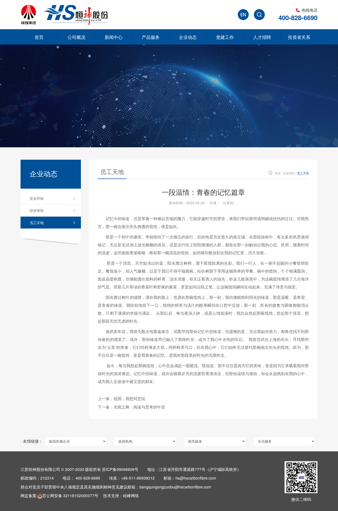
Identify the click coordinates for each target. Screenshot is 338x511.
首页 (39, 37)
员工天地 (37, 222)
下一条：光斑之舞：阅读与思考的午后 (131, 407)
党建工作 (225, 37)
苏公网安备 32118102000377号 (70, 495)
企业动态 (188, 37)
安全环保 (37, 198)
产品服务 (151, 37)
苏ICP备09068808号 (120, 469)
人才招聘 (262, 37)
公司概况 (76, 37)
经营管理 (37, 210)
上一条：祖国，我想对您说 (121, 398)
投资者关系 (299, 37)
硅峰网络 (131, 495)
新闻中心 (113, 37)
